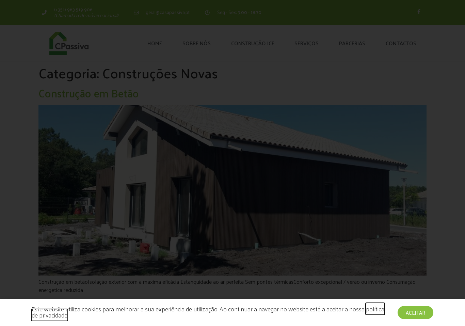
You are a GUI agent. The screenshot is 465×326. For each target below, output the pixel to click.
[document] (232, 163)
